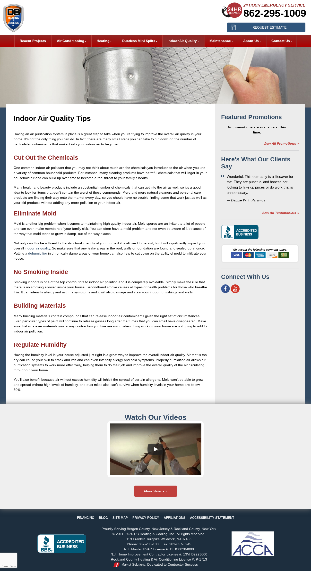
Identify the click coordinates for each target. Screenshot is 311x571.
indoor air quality (37, 248)
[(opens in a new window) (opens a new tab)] (240, 238)
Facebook (225, 288)
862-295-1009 (274, 13)
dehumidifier (37, 253)
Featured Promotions (251, 117)
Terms (13, 566)
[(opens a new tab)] (61, 552)
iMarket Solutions (133, 564)
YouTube (235, 288)
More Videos (154, 491)
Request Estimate (269, 27)
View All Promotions (279, 143)
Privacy (5, 566)
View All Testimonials (278, 213)
